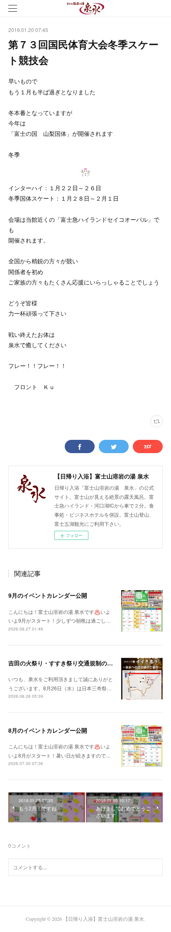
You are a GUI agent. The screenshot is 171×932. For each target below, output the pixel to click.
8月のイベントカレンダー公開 (47, 730)
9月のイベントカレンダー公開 (47, 595)
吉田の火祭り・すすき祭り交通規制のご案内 (66, 663)
